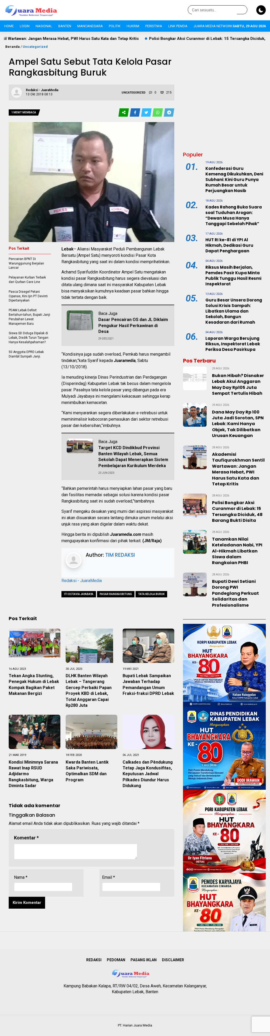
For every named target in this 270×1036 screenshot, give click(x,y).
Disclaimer (173, 960)
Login (25, 26)
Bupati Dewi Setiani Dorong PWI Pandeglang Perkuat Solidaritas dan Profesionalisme (235, 593)
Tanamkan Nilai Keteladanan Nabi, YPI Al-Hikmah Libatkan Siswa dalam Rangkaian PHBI (237, 551)
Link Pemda (177, 26)
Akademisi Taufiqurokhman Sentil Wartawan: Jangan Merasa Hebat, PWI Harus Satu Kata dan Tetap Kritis (238, 469)
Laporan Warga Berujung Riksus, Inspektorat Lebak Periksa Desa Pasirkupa (232, 344)
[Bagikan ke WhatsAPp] (158, 113)
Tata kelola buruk (151, 594)
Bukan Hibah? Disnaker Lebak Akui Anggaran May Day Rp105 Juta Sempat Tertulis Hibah (238, 384)
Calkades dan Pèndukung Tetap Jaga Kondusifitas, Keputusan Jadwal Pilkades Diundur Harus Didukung (148, 774)
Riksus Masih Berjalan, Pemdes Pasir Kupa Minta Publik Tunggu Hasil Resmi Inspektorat (233, 275)
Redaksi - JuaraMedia (81, 580)
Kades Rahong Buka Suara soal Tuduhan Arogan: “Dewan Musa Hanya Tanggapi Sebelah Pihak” (233, 215)
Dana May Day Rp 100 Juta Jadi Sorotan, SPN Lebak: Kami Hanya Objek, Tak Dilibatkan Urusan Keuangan (238, 424)
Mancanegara (90, 26)
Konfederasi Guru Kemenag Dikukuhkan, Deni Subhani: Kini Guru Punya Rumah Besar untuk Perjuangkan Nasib (234, 179)
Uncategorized (35, 47)
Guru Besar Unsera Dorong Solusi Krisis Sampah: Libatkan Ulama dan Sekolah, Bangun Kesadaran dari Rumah (233, 311)
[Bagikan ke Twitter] (146, 113)
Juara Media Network (213, 26)
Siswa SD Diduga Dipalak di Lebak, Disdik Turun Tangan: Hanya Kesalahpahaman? (29, 337)
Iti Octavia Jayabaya (78, 594)
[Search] (242, 10)
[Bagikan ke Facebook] (135, 113)
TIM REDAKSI (120, 555)
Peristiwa (153, 26)
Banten (64, 26)
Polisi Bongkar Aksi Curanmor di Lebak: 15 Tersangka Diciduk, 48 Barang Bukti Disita (189, 38)
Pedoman (116, 960)
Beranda (12, 47)
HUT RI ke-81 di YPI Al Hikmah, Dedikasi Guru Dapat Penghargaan (229, 245)
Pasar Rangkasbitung (116, 594)
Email (108, 877)
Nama (20, 877)
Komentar (26, 837)
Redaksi (94, 960)
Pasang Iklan (144, 960)
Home (9, 26)
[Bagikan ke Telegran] (169, 113)
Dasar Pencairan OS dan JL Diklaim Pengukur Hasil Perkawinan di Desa (133, 325)
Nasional (44, 26)
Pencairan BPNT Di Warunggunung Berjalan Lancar (26, 263)
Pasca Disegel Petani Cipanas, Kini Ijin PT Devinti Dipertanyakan (28, 296)
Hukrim (133, 26)
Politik (114, 26)
